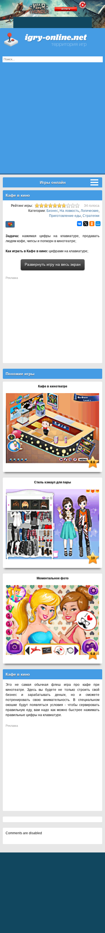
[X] (85, 223)
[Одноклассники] (91, 223)
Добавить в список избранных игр (10, 224)
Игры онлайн (52, 39)
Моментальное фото (53, 578)
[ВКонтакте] (79, 223)
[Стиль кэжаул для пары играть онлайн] (52, 524)
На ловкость (69, 211)
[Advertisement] (52, 120)
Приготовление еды (65, 216)
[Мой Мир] (98, 223)
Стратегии (91, 216)
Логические (90, 211)
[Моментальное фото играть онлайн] (52, 620)
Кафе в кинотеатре (52, 386)
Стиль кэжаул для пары (52, 482)
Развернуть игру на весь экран (53, 264)
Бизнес (52, 211)
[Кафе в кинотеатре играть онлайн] (52, 428)
